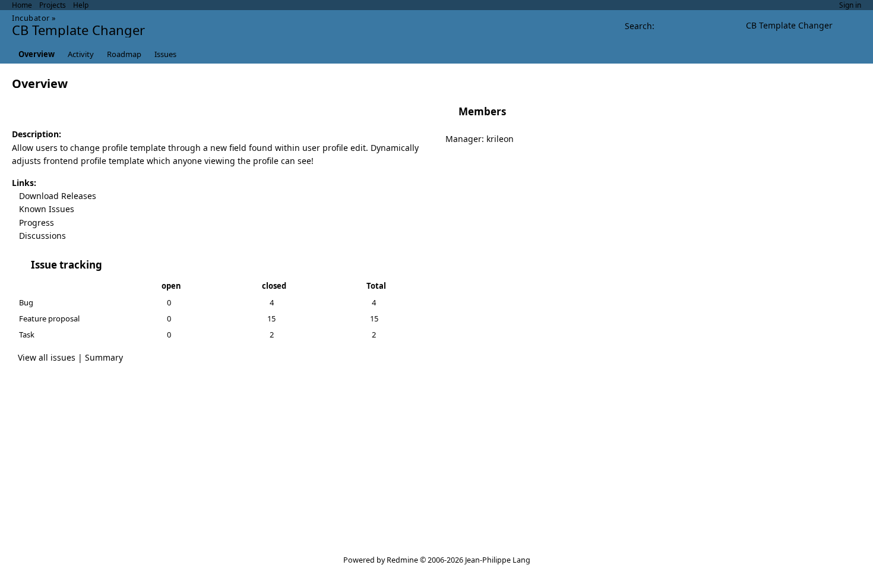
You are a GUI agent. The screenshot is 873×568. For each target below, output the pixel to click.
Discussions (42, 235)
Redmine (402, 560)
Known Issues (46, 208)
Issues (165, 54)
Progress (36, 222)
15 (271, 318)
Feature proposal (49, 318)
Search (638, 25)
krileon (500, 138)
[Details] (110, 264)
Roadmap (124, 54)
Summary (104, 357)
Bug (26, 302)
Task (26, 334)
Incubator (31, 17)
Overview (36, 54)
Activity (81, 54)
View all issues (46, 357)
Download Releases (57, 195)
